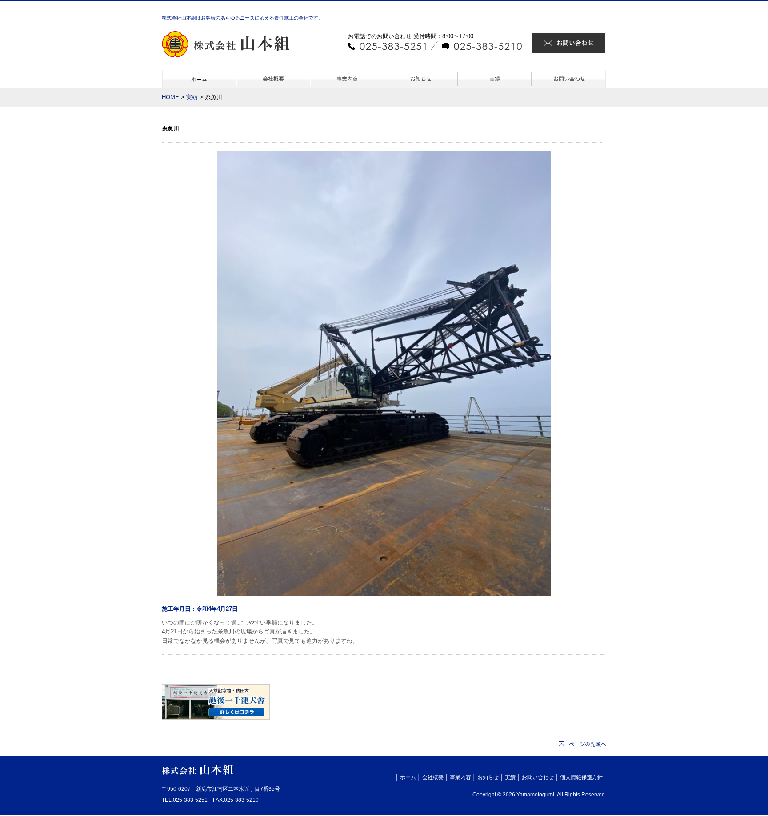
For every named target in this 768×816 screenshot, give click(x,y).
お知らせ (488, 777)
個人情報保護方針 (581, 777)
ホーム (408, 777)
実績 (192, 97)
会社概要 (433, 777)
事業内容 (460, 777)
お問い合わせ (538, 777)
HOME (170, 97)
